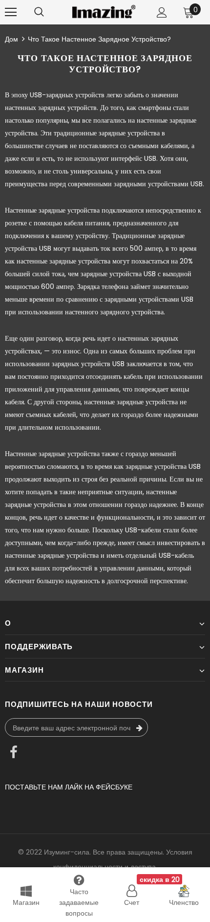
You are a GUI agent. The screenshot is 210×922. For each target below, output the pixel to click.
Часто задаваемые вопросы (79, 902)
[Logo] (104, 11)
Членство (184, 902)
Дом (11, 39)
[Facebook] (13, 753)
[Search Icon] (39, 12)
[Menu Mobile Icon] (11, 12)
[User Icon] (162, 12)
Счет (131, 902)
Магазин (26, 902)
